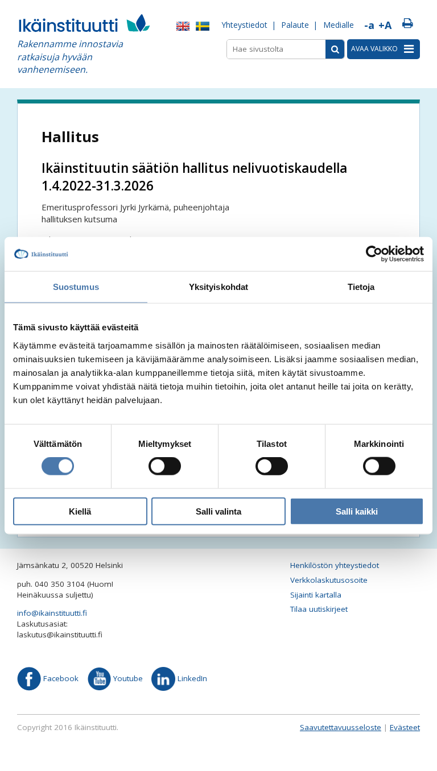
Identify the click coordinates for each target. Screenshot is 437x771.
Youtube (127, 678)
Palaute (295, 24)
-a (369, 25)
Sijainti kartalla (315, 595)
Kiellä (80, 511)
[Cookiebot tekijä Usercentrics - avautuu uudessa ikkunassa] (374, 254)
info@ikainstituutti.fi (52, 613)
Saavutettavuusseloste (340, 727)
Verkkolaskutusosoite (329, 580)
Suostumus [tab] (76, 287)
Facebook (60, 678)
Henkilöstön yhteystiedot (334, 565)
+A (384, 25)
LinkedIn (191, 678)
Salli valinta (218, 511)
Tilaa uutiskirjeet (319, 609)
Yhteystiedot (244, 24)
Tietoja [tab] (361, 287)
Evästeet (405, 727)
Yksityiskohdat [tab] (218, 287)
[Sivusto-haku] (334, 49)
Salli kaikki (357, 511)
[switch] (165, 466)
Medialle (338, 24)
